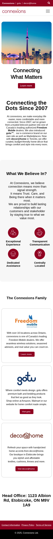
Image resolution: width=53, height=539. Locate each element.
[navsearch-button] (49, 3)
